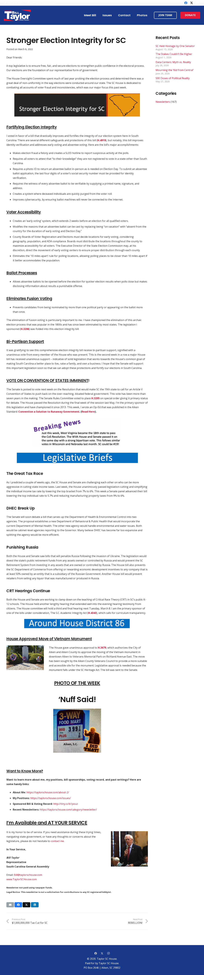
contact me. (57, 841)
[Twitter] (191, 3)
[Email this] (10, 904)
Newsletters (163, 102)
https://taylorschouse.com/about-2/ (47, 792)
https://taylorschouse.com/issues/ (50, 798)
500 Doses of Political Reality (173, 78)
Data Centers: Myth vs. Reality (173, 62)
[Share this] (18, 904)
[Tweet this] (26, 904)
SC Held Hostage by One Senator (175, 46)
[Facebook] (186, 3)
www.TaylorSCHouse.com (21, 879)
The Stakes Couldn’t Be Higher (174, 54)
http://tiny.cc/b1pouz (65, 804)
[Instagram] (197, 3)
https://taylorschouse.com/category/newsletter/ (68, 809)
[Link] (17, 15)
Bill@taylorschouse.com (28, 875)
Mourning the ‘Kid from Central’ (174, 70)
